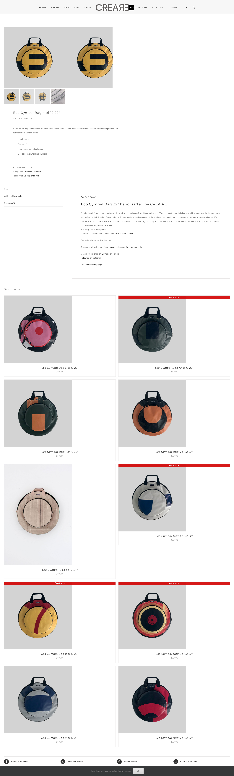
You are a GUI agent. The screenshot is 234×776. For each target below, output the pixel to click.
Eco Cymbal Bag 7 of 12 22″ (59, 737)
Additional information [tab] (13, 196)
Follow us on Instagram (91, 258)
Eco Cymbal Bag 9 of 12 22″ (174, 737)
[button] (186, 7)
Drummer (37, 172)
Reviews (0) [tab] (9, 203)
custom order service (124, 233)
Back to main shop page (91, 264)
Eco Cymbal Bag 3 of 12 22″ (174, 536)
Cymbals (28, 172)
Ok (138, 771)
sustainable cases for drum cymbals (126, 247)
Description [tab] (9, 189)
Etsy (104, 254)
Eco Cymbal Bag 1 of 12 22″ (60, 451)
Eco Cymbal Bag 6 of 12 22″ (174, 451)
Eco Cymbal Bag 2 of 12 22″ (174, 653)
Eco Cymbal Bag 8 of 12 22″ (59, 653)
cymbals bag (24, 176)
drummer (35, 176)
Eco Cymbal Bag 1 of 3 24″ (60, 569)
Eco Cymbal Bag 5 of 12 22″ (59, 367)
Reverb (116, 254)
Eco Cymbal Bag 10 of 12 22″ (174, 367)
